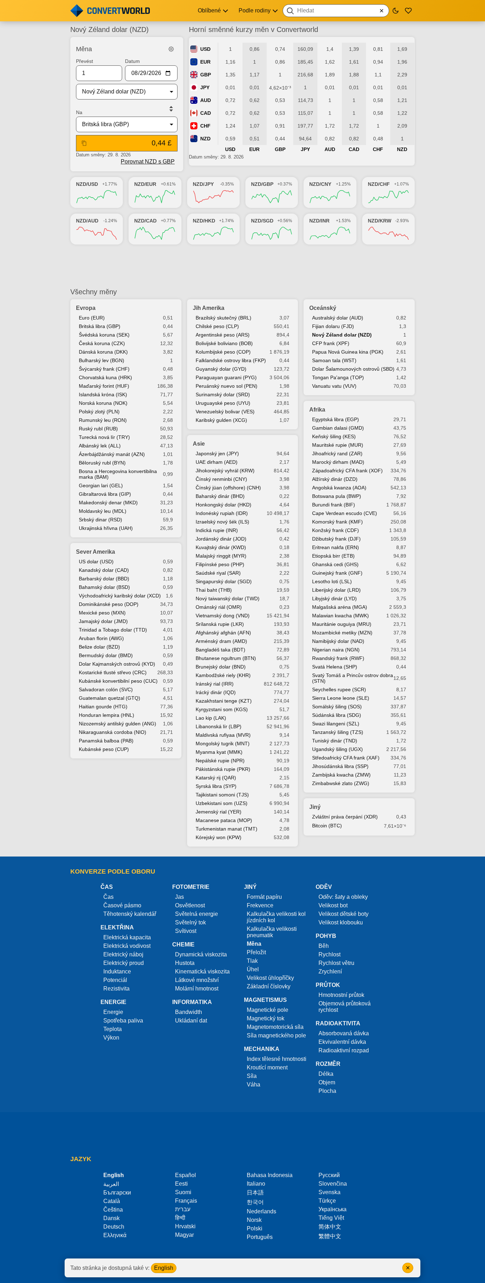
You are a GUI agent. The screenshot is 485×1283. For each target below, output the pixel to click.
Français (186, 1201)
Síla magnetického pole (276, 1035)
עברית (182, 1209)
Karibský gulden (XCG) (221, 420)
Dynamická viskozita (201, 954)
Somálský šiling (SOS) (337, 706)
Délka (325, 1074)
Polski (254, 1228)
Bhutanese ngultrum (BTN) (226, 658)
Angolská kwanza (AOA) (339, 487)
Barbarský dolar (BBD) (104, 578)
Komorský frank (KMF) (337, 522)
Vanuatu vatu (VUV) (334, 386)
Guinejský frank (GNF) (337, 573)
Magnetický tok (265, 1018)
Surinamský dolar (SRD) (223, 394)
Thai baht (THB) (214, 590)
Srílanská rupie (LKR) (220, 624)
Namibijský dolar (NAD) (338, 641)
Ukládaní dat (191, 1021)
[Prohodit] (171, 108)
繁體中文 (329, 1236)
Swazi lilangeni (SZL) (335, 723)
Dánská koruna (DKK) (103, 352)
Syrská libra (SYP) (216, 786)
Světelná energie (196, 914)
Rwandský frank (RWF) (338, 658)
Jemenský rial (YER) (218, 812)
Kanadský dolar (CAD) (104, 570)
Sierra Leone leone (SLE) (340, 698)
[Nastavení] (171, 49)
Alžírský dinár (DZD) (335, 479)
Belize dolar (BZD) (99, 647)
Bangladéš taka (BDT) (220, 650)
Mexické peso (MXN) (102, 613)
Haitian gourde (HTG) (103, 706)
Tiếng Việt (331, 1218)
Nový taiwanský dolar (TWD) (228, 598)
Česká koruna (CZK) (102, 343)
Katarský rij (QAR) (216, 777)
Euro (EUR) (92, 318)
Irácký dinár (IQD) (216, 692)
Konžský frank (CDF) (335, 530)
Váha (253, 1084)
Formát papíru (264, 897)
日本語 (255, 1193)
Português (260, 1237)
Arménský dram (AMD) (221, 641)
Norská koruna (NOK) (103, 403)
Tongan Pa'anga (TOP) (338, 377)
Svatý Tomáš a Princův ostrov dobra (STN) (352, 678)
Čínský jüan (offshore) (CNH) (228, 487)
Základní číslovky (268, 986)
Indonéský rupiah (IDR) (222, 513)
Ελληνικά (114, 1235)
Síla (252, 1076)
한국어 (255, 1202)
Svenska (329, 1192)
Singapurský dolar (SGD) (224, 581)
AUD (205, 100)
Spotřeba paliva (123, 1021)
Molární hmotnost (196, 989)
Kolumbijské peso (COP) (223, 352)
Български (117, 1193)
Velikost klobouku (340, 922)
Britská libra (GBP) (99, 326)
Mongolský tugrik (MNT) (223, 743)
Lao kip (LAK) (211, 718)
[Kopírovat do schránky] (84, 143)
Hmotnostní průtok (341, 995)
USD (205, 49)
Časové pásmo (122, 905)
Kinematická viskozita (202, 971)
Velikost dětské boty (343, 914)
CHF (205, 126)
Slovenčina (332, 1184)
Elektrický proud (123, 963)
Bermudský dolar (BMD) (106, 655)
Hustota (185, 963)
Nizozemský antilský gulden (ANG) (117, 723)
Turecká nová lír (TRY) (104, 437)
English (163, 1268)
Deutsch (113, 1227)
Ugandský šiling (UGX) (337, 749)
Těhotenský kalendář (129, 914)
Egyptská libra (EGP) (335, 419)
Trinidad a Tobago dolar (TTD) (113, 630)
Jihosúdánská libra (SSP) (340, 766)
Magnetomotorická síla (275, 1027)
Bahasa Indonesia (270, 1175)
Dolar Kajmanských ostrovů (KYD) (117, 664)
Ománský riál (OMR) (219, 607)
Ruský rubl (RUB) (98, 428)
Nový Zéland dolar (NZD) (342, 335)
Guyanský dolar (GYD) (221, 369)
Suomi (183, 1192)
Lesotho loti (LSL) (332, 581)
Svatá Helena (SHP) (334, 667)
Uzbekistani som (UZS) (221, 803)
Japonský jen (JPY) (217, 453)
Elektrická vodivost (127, 946)
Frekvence (260, 905)
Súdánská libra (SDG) (336, 715)
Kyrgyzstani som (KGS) (222, 709)
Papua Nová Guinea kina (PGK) (347, 352)
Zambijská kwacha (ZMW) (341, 775)
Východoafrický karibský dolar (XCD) (120, 595)
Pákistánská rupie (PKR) (223, 769)
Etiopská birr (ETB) (333, 556)
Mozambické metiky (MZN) (342, 632)
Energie (113, 1012)
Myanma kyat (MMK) (219, 752)
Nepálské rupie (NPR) (220, 760)
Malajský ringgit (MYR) (221, 556)
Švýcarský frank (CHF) (104, 369)
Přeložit (256, 952)
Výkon (111, 1038)
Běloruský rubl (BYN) (102, 463)
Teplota (112, 1029)
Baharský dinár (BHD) (220, 496)
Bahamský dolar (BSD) (104, 587)
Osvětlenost (190, 905)
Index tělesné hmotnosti (276, 1059)
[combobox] (336, 10)
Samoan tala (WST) (334, 360)
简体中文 (329, 1227)
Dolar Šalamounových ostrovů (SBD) (353, 369)
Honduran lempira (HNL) (106, 715)
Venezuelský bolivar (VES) (225, 411)
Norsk (254, 1220)
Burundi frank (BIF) (333, 505)
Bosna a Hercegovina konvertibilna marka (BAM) (118, 474)
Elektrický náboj (123, 954)
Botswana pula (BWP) (336, 496)
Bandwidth (188, 1012)
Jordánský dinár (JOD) (221, 539)
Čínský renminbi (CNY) (221, 479)
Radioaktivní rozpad (343, 1050)
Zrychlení (330, 971)
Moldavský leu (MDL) (102, 511)
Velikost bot (333, 905)
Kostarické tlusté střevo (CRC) (113, 672)
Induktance (117, 971)
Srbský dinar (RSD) (100, 519)
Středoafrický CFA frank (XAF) (346, 758)
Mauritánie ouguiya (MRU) (341, 624)
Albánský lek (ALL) (100, 446)
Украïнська (332, 1209)
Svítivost (185, 931)
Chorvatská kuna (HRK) (105, 377)
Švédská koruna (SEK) (104, 335)
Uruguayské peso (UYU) (223, 403)
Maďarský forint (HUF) (104, 386)
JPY (204, 87)
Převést (84, 61)
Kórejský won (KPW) (218, 837)
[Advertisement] (242, 266)
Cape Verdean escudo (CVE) (344, 513)
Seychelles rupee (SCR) (339, 689)
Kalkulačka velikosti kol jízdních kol (276, 917)
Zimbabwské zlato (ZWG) (340, 783)
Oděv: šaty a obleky (343, 897)
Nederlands (261, 1211)
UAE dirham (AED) (217, 462)
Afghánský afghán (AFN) (223, 632)
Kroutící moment (267, 1067)
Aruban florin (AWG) (101, 638)
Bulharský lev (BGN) (101, 360)
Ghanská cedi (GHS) (335, 564)
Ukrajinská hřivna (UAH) (106, 528)
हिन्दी (180, 1218)
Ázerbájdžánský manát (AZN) (112, 454)
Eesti (181, 1184)
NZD (205, 138)
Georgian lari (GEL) (101, 485)
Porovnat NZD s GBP (148, 162)
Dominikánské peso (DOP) (108, 604)
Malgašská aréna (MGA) (339, 607)
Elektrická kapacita (127, 937)
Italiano (256, 1184)
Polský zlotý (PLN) (99, 411)
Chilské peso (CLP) (217, 326)
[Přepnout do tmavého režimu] (395, 10)
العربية (111, 1184)
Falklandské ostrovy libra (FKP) (231, 360)
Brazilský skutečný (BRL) (223, 318)
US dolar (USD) (96, 561)
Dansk (111, 1218)
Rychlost (329, 954)
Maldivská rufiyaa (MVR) (223, 735)
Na (79, 112)
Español (185, 1175)
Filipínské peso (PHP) (220, 564)
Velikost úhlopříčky (270, 978)
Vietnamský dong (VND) (223, 615)
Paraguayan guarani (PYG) (226, 377)
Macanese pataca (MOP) (224, 820)
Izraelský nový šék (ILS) (222, 522)
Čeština (113, 1210)
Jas (179, 897)
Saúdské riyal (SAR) (218, 573)
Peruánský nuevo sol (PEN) (226, 386)
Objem (326, 1082)
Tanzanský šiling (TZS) (337, 732)
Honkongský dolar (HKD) (223, 505)
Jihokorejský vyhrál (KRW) (225, 470)
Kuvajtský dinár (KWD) (221, 547)
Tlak (252, 961)
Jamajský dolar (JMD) (103, 621)
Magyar (184, 1235)
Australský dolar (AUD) (337, 318)
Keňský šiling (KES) (334, 436)
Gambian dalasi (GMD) (338, 428)
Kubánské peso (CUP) (104, 749)
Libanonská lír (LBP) (218, 726)
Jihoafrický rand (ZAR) (337, 453)
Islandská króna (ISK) (103, 394)
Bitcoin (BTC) (327, 825)
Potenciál (115, 980)
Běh (323, 946)
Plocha (327, 1091)
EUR (205, 62)
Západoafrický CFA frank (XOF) (347, 470)
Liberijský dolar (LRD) (336, 590)
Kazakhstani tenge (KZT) (224, 701)
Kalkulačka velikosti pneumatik (272, 932)
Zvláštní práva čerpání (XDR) (345, 817)
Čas (108, 897)
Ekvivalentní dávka (342, 1042)
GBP (205, 74)
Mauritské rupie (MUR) (337, 445)
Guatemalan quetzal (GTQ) (109, 698)
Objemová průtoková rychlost (344, 1006)
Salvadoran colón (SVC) (106, 689)
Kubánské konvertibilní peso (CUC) (118, 681)
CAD (205, 113)
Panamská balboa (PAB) (106, 741)
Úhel (253, 969)
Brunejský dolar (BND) (221, 667)
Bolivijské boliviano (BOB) (224, 343)
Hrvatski (185, 1226)
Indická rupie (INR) (217, 530)
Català (111, 1201)
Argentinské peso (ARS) (223, 335)
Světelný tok (190, 922)
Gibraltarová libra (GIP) (105, 494)
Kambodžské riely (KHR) (223, 675)
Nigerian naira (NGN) (336, 650)
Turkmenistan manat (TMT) (226, 829)
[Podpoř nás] (408, 10)
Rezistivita (116, 989)
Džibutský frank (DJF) (336, 539)
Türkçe (327, 1201)
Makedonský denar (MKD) (108, 502)
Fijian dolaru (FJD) (333, 326)
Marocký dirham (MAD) (338, 462)
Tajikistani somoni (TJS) (222, 795)
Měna (254, 944)
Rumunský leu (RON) (103, 420)
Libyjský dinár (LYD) (334, 598)
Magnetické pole (267, 1010)
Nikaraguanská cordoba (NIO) (112, 732)
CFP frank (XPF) (330, 343)
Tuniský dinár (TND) (334, 741)
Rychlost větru (336, 963)
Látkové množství (197, 980)
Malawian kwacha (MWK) (340, 615)
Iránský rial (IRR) (215, 684)
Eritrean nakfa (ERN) (335, 547)
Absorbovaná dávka (343, 1033)
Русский (329, 1175)
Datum (132, 61)
